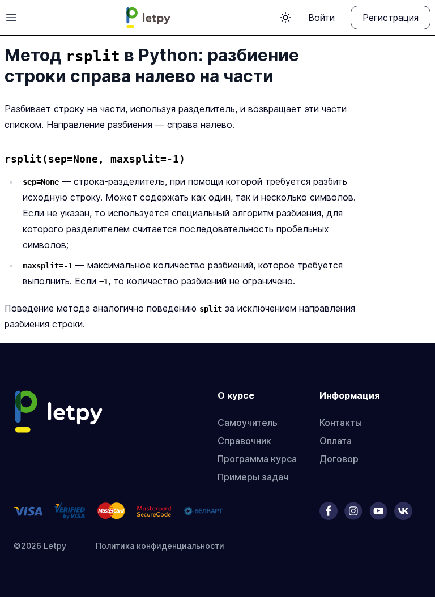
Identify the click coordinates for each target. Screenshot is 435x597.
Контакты (340, 422)
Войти (321, 17)
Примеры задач (253, 477)
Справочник (244, 440)
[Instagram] (353, 511)
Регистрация (390, 17)
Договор (339, 458)
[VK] (403, 511)
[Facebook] (328, 511)
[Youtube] (378, 511)
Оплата (335, 440)
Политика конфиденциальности (160, 546)
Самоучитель (248, 422)
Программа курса (257, 458)
